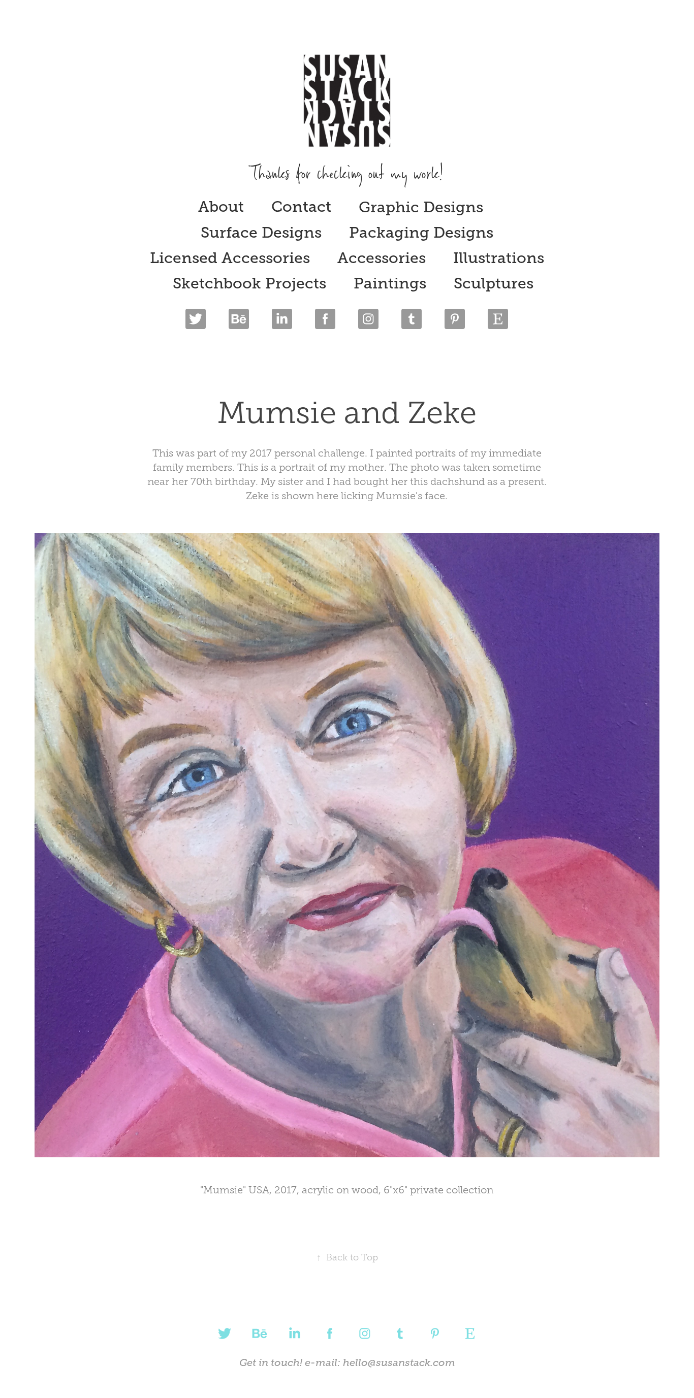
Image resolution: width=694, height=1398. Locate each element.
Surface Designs (261, 232)
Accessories (381, 258)
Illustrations (498, 258)
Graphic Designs (421, 207)
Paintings (390, 283)
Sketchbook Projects (249, 283)
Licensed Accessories (230, 258)
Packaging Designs (421, 232)
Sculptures (493, 283)
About (221, 206)
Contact (301, 206)
